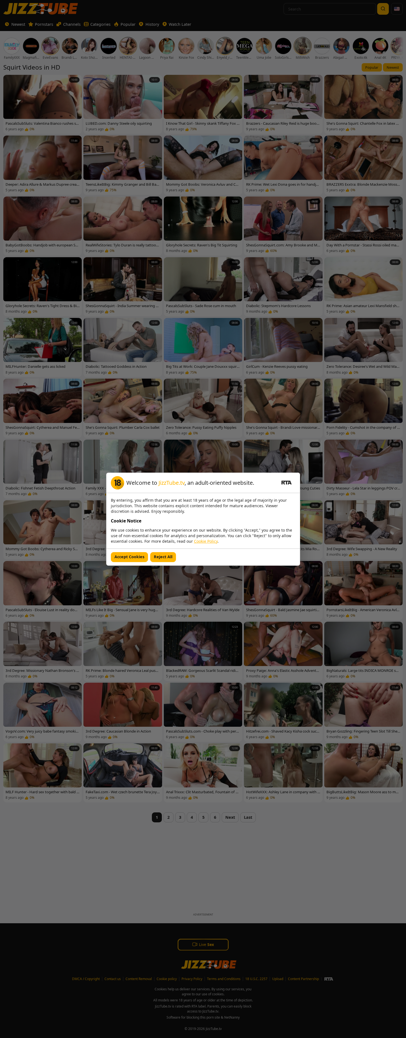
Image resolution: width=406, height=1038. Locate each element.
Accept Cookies (129, 556)
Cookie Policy (206, 541)
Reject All (163, 556)
